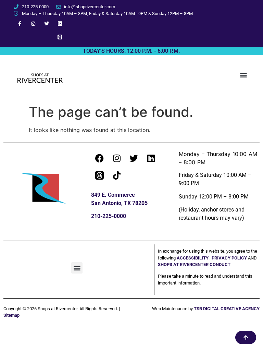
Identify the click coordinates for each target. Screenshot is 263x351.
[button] (243, 74)
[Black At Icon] (99, 175)
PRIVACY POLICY (230, 258)
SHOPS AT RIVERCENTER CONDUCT (194, 264)
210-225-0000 (108, 216)
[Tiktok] (116, 175)
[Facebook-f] (19, 23)
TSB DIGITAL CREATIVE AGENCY (227, 308)
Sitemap (11, 315)
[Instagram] (33, 23)
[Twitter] (46, 23)
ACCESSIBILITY (193, 258)
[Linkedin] (60, 23)
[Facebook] (99, 158)
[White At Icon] (60, 37)
